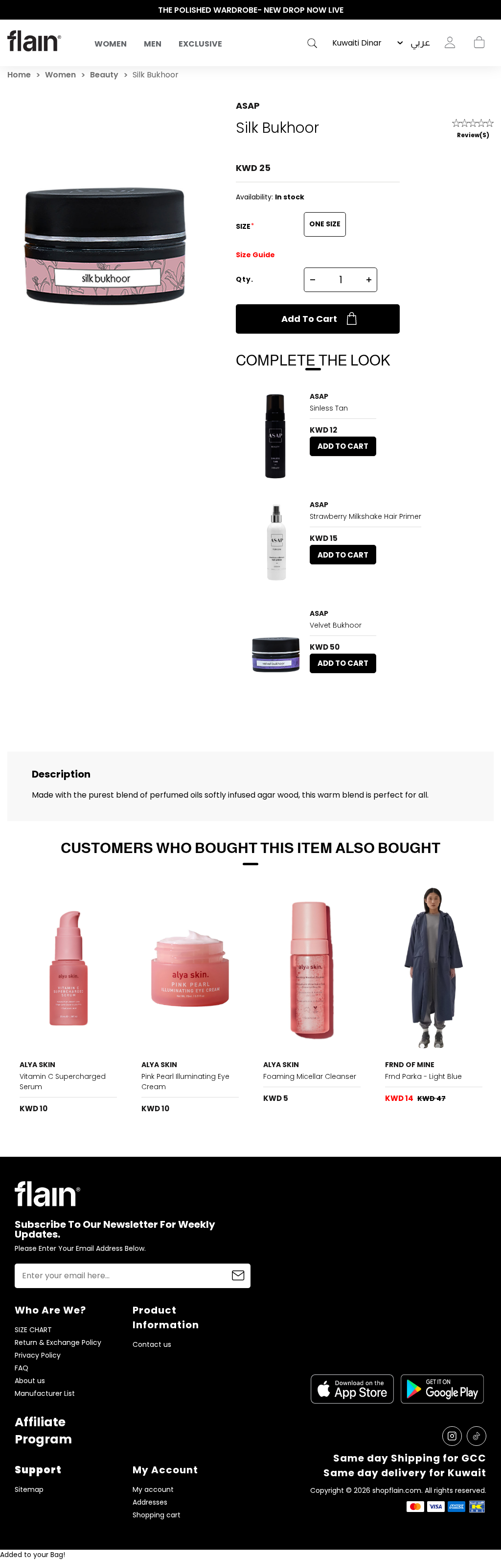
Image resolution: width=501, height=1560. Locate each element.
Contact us (152, 1344)
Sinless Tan (329, 408)
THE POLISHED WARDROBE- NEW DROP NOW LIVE (250, 10)
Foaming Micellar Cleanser (309, 1076)
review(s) (473, 135)
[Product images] (275, 436)
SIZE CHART (33, 1330)
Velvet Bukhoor (336, 625)
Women (110, 43)
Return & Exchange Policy (58, 1342)
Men (152, 43)
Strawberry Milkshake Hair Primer (365, 516)
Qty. (244, 279)
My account (153, 1489)
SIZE (244, 226)
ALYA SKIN (37, 1065)
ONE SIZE (325, 224)
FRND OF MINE (409, 1065)
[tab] (64, 1046)
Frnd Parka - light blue (423, 1076)
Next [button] (489, 10)
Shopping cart (479, 42)
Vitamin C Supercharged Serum (63, 1082)
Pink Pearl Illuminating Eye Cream (185, 1082)
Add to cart (309, 319)
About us (30, 1381)
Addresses (150, 1502)
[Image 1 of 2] (68, 968)
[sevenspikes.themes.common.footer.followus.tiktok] (476, 1436)
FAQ (21, 1368)
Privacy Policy (38, 1355)
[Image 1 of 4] (434, 968)
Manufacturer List (45, 1393)
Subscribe (238, 1276)
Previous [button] (12, 10)
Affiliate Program (43, 1431)
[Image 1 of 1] (275, 436)
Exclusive (200, 43)
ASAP (248, 105)
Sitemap (29, 1489)
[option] (250, 10)
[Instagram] (452, 1436)
